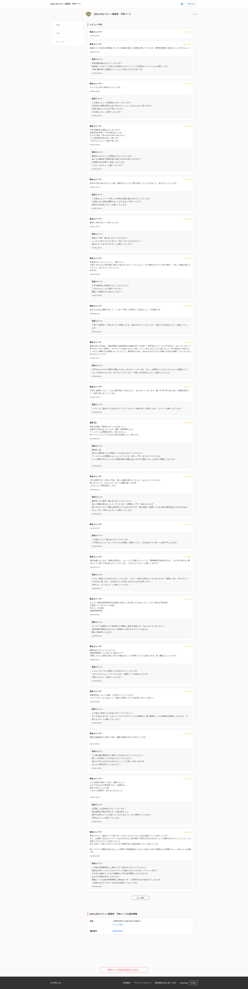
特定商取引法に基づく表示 (165, 983)
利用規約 (126, 983)
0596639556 (118, 931)
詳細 (58, 25)
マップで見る (118, 925)
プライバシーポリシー (143, 983)
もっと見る (140, 898)
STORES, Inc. (56, 983)
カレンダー (60, 42)
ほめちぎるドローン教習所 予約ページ (65, 4)
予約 (58, 33)
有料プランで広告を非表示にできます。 (124, 970)
